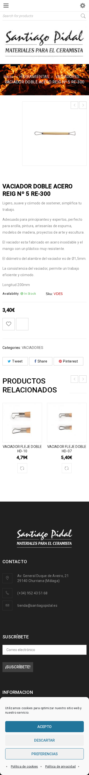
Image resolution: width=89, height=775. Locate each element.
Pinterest (70, 361)
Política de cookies (24, 766)
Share (42, 361)
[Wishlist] (8, 324)
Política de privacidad (60, 766)
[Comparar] (22, 468)
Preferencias (44, 754)
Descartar (44, 740)
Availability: (10, 293)
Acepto (44, 727)
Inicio (8, 76)
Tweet (17, 361)
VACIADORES (67, 76)
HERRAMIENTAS (34, 76)
